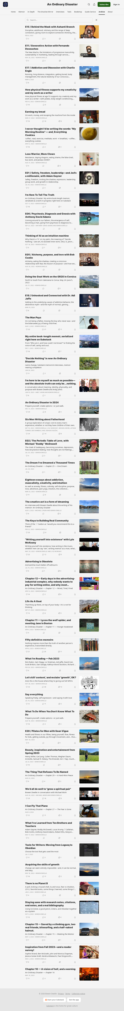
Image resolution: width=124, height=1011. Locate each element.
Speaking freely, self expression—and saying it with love (48, 698)
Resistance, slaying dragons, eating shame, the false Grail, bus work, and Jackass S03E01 (49, 158)
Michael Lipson (41, 510)
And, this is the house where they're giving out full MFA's (49, 681)
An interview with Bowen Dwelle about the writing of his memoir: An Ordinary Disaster (48, 506)
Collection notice (78, 994)
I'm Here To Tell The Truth (39, 194)
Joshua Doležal (52, 430)
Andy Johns (40, 392)
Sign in (116, 4)
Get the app (74, 1000)
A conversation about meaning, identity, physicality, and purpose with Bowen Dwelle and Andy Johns (48, 388)
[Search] (88, 4)
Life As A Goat (33, 601)
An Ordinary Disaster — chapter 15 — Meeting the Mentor (49, 934)
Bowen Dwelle (41, 57)
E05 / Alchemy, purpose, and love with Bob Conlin (49, 256)
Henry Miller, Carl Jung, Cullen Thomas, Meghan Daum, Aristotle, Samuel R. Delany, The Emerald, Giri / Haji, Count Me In (49, 757)
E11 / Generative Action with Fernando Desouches (47, 47)
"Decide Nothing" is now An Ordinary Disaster (46, 360)
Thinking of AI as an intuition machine (47, 235)
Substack (50, 1006)
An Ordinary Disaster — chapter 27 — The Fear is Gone (48, 809)
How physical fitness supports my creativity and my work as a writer (50, 91)
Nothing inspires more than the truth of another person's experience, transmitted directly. (49, 644)
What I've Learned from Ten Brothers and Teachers (48, 824)
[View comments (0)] (43, 165)
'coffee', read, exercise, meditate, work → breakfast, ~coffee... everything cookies (50, 139)
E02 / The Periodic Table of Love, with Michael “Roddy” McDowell (47, 442)
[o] (89, 31)
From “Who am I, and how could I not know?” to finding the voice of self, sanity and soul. (50, 344)
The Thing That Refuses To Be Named (46, 772)
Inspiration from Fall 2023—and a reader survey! (48, 949)
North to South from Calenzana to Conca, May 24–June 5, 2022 (49, 281)
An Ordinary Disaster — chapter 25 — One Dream (46, 466)
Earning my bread (35, 111)
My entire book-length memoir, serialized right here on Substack (49, 338)
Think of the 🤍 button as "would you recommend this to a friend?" (49, 525)
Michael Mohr (64, 428)
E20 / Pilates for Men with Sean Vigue (47, 731)
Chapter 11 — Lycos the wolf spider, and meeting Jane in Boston (48, 622)
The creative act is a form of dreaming (47, 501)
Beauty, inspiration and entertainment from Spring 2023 (50, 751)
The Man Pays (33, 317)
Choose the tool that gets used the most (41, 851)
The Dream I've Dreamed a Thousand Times (50, 462)
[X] (96, 20)
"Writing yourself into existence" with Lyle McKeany (49, 541)
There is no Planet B (36, 883)
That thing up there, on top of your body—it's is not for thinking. (48, 605)
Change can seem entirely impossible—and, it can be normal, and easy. (50, 869)
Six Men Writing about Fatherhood (45, 419)
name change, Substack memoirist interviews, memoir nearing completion (48, 366)
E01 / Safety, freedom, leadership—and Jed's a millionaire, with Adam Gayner (51, 174)
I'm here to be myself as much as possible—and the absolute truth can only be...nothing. (50, 382)
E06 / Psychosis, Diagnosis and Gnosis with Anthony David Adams (50, 215)
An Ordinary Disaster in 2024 (42, 402)
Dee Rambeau (36, 430)
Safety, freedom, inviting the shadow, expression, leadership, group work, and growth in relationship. (50, 180)
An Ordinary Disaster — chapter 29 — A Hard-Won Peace (49, 775)
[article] (62, 32)
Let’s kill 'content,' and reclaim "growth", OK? (50, 677)
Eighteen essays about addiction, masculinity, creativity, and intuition (46, 481)
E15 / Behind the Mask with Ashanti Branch (50, 26)
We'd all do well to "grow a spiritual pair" (48, 789)
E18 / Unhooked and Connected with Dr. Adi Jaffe (50, 297)
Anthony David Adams (44, 225)
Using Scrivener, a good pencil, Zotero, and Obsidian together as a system (51, 910)
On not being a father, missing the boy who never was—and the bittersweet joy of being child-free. (50, 322)
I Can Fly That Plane (36, 805)
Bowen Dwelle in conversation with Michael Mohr (46, 792)
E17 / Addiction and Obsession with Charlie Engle (50, 69)
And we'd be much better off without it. (41, 565)
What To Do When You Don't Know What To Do (49, 713)
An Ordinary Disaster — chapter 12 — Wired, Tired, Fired (49, 588)
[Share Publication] (94, 4)
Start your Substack (55, 1000)
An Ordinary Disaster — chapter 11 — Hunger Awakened (49, 626)
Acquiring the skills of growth (42, 864)
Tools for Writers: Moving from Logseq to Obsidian (48, 847)
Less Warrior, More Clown (40, 154)
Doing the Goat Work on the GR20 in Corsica (50, 276)
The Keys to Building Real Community (47, 520)
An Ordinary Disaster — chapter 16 (39, 972)
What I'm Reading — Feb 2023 (42, 658)
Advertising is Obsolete (39, 561)
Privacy (61, 994)
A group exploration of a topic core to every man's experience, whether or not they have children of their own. (50, 424)
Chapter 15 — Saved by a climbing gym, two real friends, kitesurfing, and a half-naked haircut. (50, 927)
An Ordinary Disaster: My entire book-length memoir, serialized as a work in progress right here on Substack (48, 199)
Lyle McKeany (52, 428)
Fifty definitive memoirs (39, 639)
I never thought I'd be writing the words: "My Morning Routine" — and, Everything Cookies (50, 132)
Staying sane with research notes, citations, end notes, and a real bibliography (50, 904)
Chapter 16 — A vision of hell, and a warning (50, 969)
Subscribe (104, 4)
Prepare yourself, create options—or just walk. (44, 406)
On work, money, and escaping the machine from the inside (50, 115)
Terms (67, 994)
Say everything (34, 694)
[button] (13, 12)
